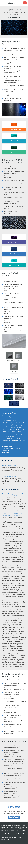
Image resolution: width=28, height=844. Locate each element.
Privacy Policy (17, 837)
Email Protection (9, 834)
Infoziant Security (8, 3)
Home (2, 834)
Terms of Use (5, 839)
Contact (25, 834)
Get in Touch (14, 817)
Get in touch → (6, 452)
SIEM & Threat (18, 834)
